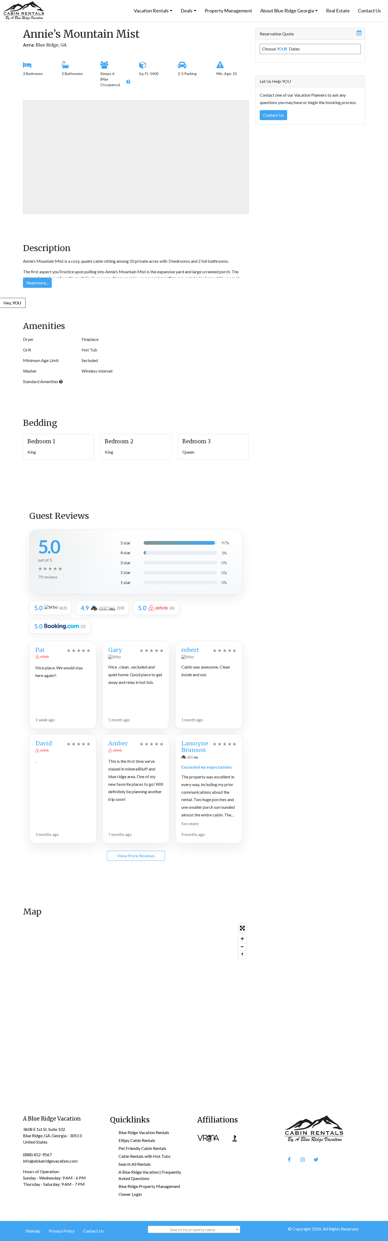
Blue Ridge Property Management (149, 1186)
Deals (186, 10)
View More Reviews (136, 855)
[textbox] (194, 1229)
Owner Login (130, 1194)
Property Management (228, 10)
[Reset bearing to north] (242, 954)
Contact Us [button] (273, 114)
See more (190, 823)
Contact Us (369, 10)
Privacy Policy (62, 1230)
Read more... (37, 282)
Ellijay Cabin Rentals (137, 1140)
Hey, (12, 302)
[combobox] (194, 1229)
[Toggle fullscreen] (242, 928)
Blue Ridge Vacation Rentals (144, 1132)
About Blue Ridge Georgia (287, 10)
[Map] (136, 1001)
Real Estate (338, 10)
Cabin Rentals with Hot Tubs (145, 1156)
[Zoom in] (242, 939)
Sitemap (33, 1230)
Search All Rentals (135, 1164)
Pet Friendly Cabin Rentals (142, 1148)
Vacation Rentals (151, 10)
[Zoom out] (242, 947)
